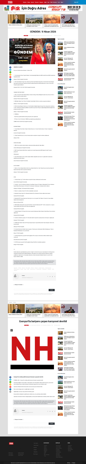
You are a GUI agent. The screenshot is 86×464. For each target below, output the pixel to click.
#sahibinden (44, 269)
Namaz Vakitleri (59, 448)
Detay (69, 462)
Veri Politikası (10, 455)
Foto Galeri (36, 443)
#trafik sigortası (17, 269)
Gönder (51, 423)
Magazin (41, 2)
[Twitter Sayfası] (11, 448)
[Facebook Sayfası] (9, 448)
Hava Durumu (58, 445)
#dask (25, 269)
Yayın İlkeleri (10, 454)
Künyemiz (35, 451)
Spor (48, 2)
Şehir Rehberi (58, 455)
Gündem (25, 2)
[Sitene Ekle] (23, 448)
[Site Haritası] (21, 448)
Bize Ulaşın (35, 454)
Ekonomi (37, 2)
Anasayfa (10, 12)
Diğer (62, 2)
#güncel (23, 267)
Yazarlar (35, 447)
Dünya (28, 2)
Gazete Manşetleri (59, 457)
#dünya (32, 267)
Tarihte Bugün (58, 452)
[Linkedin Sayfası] (17, 448)
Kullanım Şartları (21, 452)
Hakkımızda (10, 452)
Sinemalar (58, 453)
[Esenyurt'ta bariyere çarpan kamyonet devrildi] (32, 350)
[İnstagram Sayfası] (13, 448)
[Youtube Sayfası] (15, 448)
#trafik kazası (38, 269)
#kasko (21, 269)
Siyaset (32, 2)
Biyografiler (70, 448)
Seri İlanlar (58, 454)
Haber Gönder (20, 455)
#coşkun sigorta (41, 267)
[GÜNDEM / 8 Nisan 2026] (32, 51)
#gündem (15, 267)
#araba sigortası (48, 267)
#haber (19, 267)
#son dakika (28, 267)
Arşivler (35, 449)
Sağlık (45, 2)
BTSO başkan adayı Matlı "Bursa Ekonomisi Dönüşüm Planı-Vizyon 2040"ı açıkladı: (69, 74)
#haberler (49, 269)
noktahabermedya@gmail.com (27, 277)
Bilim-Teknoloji (53, 2)
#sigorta (36, 267)
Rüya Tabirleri (70, 449)
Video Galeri (36, 445)
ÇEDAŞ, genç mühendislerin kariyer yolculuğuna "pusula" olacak (69, 43)
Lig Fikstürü (58, 450)
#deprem (15, 270)
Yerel (59, 2)
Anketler (69, 446)
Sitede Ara (70, 445)
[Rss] (19, 448)
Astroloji (69, 450)
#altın (28, 269)
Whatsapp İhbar (21, 454)
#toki (53, 269)
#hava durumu (32, 269)
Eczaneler (58, 449)
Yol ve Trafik (58, 446)
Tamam (73, 462)
